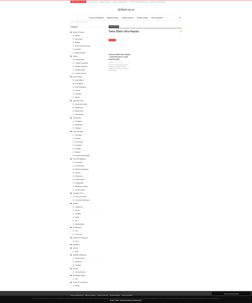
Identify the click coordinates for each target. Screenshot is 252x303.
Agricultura (79, 39)
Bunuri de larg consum (82, 46)
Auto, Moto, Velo (78, 101)
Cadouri (78, 173)
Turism (77, 286)
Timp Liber (78, 234)
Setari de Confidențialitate (120, 2)
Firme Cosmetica (80, 196)
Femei (77, 210)
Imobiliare (76, 244)
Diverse (75, 203)
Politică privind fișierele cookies (139, 2)
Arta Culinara (79, 80)
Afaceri (77, 35)
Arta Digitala (79, 83)
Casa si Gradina (78, 131)
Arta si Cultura (77, 76)
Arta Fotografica (157, 18)
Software (78, 128)
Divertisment (77, 227)
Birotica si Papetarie (81, 169)
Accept (112, 300)
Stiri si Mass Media (79, 275)
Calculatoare (77, 118)
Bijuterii (77, 42)
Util (76, 220)
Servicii (75, 268)
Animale (78, 138)
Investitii (78, 49)
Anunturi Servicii (127, 18)
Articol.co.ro (126, 9)
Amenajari (78, 135)
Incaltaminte (79, 183)
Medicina (78, 262)
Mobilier (78, 152)
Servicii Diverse (80, 272)
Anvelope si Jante (81, 104)
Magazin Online (112, 18)
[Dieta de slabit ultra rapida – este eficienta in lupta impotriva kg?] (120, 45)
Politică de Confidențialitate (209, 298)
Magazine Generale (81, 186)
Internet (75, 248)
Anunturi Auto (79, 59)
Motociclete (79, 111)
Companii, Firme (78, 193)
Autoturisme (79, 107)
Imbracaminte (79, 179)
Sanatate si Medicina (105, 2)
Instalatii (78, 148)
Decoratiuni (79, 142)
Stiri (76, 279)
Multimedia (79, 125)
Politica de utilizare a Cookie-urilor (131, 300)
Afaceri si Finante (93, 2)
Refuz (117, 300)
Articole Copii (79, 166)
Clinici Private (79, 258)
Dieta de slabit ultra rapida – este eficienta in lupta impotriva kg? (119, 56)
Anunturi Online (142, 18)
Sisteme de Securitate (82, 155)
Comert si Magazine (96, 18)
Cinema (77, 90)
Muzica (77, 97)
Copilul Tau (78, 207)
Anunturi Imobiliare (81, 66)
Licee (77, 241)
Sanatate (112, 40)
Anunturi (75, 56)
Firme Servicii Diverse (82, 200)
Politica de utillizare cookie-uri (154, 298)
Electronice (79, 176)
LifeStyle (78, 214)
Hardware (78, 121)
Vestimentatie (79, 224)
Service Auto (79, 114)
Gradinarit (78, 145)
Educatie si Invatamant (80, 238)
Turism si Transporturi (80, 282)
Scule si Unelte (80, 190)
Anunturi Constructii (81, 63)
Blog (76, 251)
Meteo (77, 217)
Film (76, 231)
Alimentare (78, 162)
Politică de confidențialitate (157, 2)
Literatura (78, 94)
